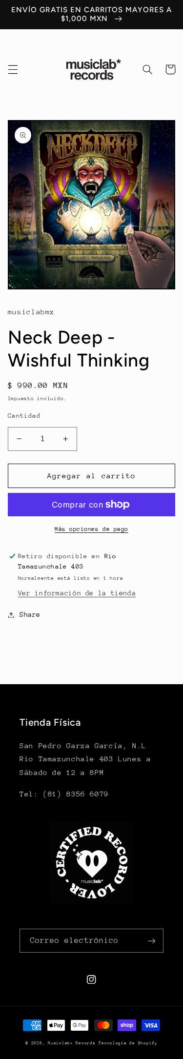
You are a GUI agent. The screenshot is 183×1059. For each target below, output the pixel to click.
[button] (12, 69)
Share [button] (30, 614)
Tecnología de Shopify (128, 1042)
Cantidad (24, 415)
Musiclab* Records (72, 1042)
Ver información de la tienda (77, 593)
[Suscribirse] (152, 941)
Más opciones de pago (91, 529)
